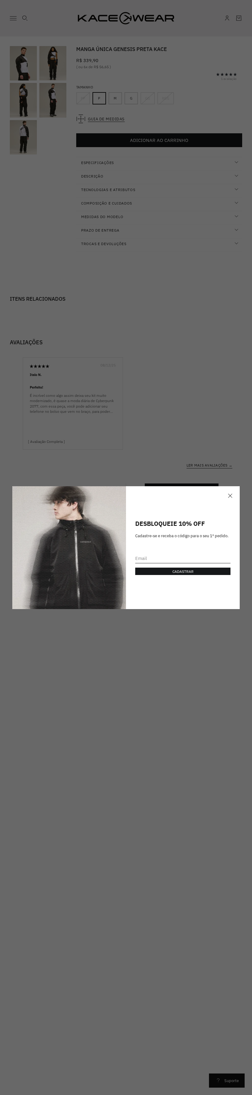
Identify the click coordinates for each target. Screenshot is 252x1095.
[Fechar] (230, 495)
